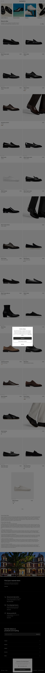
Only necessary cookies (22, 341)
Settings (22, 344)
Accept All (22, 338)
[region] (22, 336)
